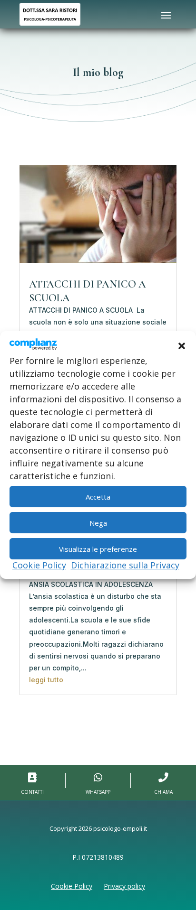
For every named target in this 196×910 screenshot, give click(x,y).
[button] (181, 346)
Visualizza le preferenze (98, 549)
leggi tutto (46, 680)
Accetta (98, 496)
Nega (98, 523)
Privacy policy (124, 886)
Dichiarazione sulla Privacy (125, 565)
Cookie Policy (39, 565)
